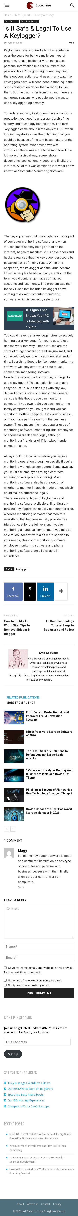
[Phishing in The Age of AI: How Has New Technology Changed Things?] (14, 795)
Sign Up (13, 1054)
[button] (6, 5)
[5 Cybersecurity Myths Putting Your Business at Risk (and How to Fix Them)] (14, 775)
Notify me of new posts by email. (28, 985)
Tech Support (22, 15)
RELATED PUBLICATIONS (23, 697)
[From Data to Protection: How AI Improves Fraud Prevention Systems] (14, 717)
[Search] (72, 5)
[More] (61, 592)
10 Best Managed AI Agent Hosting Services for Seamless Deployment (36, 1159)
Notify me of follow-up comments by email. (35, 980)
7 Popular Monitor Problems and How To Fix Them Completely (38, 1148)
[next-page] (12, 829)
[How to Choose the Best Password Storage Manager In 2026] (14, 814)
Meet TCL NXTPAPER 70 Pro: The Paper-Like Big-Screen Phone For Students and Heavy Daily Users (40, 1136)
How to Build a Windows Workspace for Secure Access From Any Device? (41, 1171)
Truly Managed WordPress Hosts (29, 1083)
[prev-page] (6, 829)
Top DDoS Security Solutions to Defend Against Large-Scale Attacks (47, 754)
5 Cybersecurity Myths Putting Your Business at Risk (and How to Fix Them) (49, 774)
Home (7, 15)
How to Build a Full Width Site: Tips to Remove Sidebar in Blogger (17, 627)
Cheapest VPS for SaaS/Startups (28, 1106)
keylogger (22, 569)
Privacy (57, 1204)
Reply (21, 887)
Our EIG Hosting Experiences (26, 1100)
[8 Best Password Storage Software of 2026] (14, 737)
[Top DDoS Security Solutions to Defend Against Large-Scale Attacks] (14, 756)
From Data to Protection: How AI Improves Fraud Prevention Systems (47, 716)
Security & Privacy (44, 15)
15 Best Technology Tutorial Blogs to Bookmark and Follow (59, 625)
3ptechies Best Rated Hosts (26, 1094)
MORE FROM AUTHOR (20, 702)
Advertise (32, 1204)
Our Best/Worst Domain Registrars (30, 1089)
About (20, 1204)
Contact (45, 1204)
